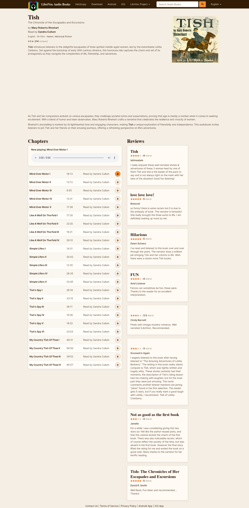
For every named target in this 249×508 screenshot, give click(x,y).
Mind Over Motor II (40, 182)
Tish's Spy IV (36, 314)
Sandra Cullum (47, 31)
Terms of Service (109, 505)
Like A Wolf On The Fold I (43, 215)
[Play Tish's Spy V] (117, 323)
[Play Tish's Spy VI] (117, 331)
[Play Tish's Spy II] (117, 298)
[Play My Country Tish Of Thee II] (117, 348)
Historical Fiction (63, 36)
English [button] (215, 4)
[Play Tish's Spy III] (117, 306)
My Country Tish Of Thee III (45, 356)
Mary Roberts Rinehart (45, 27)
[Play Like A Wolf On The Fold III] (117, 232)
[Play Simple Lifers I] (117, 248)
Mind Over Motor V (40, 207)
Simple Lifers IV (38, 273)
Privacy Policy (128, 505)
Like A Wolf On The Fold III (44, 231)
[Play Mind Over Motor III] (117, 190)
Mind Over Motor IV (40, 198)
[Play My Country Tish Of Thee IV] (117, 365)
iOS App (159, 505)
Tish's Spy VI (36, 331)
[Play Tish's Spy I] (117, 290)
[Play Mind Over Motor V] (117, 207)
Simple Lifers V (38, 281)
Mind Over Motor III (40, 190)
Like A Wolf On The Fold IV (44, 240)
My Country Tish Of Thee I (44, 339)
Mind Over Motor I (39, 173)
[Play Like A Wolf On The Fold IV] (117, 240)
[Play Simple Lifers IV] (117, 273)
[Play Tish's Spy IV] (117, 315)
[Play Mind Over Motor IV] (117, 198)
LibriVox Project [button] (139, 4)
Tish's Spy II (36, 298)
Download (96, 4)
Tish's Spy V (36, 323)
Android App (145, 505)
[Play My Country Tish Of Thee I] (117, 340)
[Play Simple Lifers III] (117, 265)
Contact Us (91, 505)
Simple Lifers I (37, 248)
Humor (50, 36)
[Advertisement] (124, 89)
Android (112, 4)
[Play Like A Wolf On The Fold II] (117, 223)
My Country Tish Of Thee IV (45, 364)
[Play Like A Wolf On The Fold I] (117, 215)
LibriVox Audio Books (55, 4)
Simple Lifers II (37, 256)
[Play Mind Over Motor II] (117, 182)
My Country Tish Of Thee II (44, 348)
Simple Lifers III (38, 265)
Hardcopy (80, 4)
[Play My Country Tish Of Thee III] (117, 356)
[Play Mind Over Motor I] (117, 174)
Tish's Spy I (36, 290)
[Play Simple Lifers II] (117, 257)
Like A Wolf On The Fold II (43, 223)
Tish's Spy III (36, 306)
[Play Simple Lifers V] (117, 282)
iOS (123, 4)
